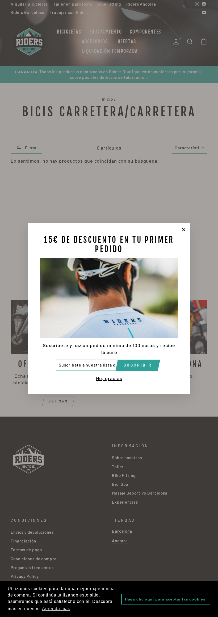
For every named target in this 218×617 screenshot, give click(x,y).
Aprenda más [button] (56, 608)
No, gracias (109, 378)
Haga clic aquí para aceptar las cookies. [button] (166, 599)
